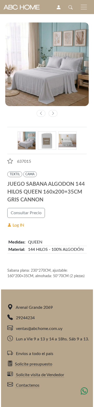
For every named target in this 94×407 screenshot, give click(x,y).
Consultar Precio (26, 213)
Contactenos (27, 385)
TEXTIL (15, 174)
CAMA (29, 174)
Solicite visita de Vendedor (39, 375)
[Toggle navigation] (84, 7)
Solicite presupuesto (33, 364)
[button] (10, 161)
